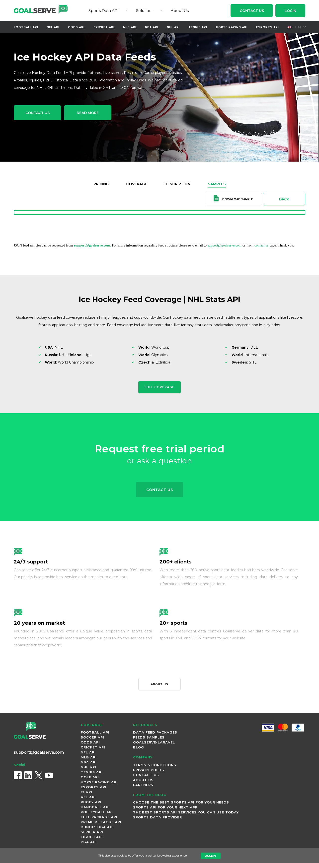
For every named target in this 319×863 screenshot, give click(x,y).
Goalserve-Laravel (154, 742)
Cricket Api (103, 27)
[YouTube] (49, 775)
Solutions (144, 10)
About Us (180, 10)
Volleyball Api (97, 812)
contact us (261, 245)
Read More (88, 113)
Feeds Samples (148, 737)
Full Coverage (159, 387)
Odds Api (76, 27)
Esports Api (267, 27)
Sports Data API (103, 10)
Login (290, 10)
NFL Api (53, 27)
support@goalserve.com (224, 245)
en (297, 27)
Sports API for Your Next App (165, 807)
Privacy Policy (149, 770)
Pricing (101, 184)
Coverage (136, 184)
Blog (138, 747)
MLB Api (129, 27)
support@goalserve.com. (92, 245)
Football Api (26, 27)
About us (159, 684)
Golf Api (90, 777)
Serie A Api (92, 832)
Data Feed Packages (155, 732)
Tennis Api (197, 27)
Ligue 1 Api (92, 837)
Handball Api (95, 807)
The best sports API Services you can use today (186, 812)
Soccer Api (92, 737)
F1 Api (86, 792)
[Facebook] (18, 775)
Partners (143, 785)
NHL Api (173, 27)
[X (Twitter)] (39, 775)
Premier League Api (101, 822)
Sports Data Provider (157, 817)
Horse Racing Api (231, 27)
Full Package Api (99, 817)
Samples (217, 184)
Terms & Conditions (154, 765)
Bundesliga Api (97, 827)
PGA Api (89, 842)
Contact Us (252, 10)
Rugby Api (91, 802)
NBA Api (151, 27)
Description (177, 184)
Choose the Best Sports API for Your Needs (181, 802)
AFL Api (88, 797)
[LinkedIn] (28, 775)
